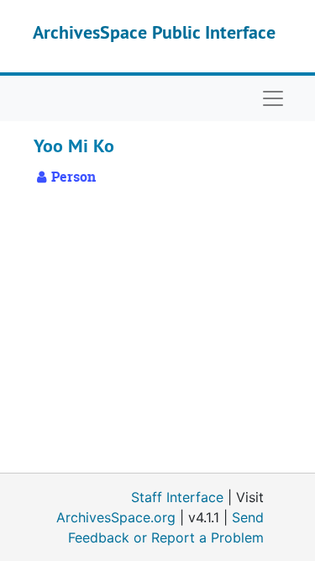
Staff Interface (177, 497)
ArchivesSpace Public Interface (154, 32)
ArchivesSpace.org (116, 517)
